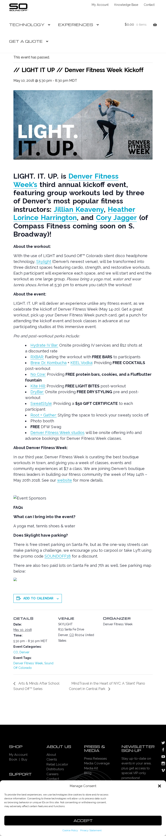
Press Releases (95, 759)
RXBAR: (37, 357)
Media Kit (91, 768)
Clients (51, 759)
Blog (87, 773)
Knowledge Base (126, 4)
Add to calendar (38, 598)
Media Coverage (97, 763)
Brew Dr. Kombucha (48, 362)
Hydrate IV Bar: (44, 345)
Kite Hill (37, 386)
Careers (52, 774)
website (64, 480)
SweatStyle (41, 403)
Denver (24, 652)
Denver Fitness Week (28, 663)
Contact (149, 4)
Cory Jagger (116, 218)
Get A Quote (26, 41)
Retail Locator (57, 764)
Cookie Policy (70, 830)
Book (13, 759)
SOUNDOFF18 (58, 556)
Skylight (43, 261)
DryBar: (37, 392)
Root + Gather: (43, 415)
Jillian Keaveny (79, 209)
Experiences (75, 24)
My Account (100, 4)
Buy (24, 759)
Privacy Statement (91, 830)
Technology (27, 24)
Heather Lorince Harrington (74, 213)
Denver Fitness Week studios (57, 432)
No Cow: (38, 374)
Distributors (55, 769)
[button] (159, 786)
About (51, 755)
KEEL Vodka (81, 362)
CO (15, 652)
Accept (83, 820)
